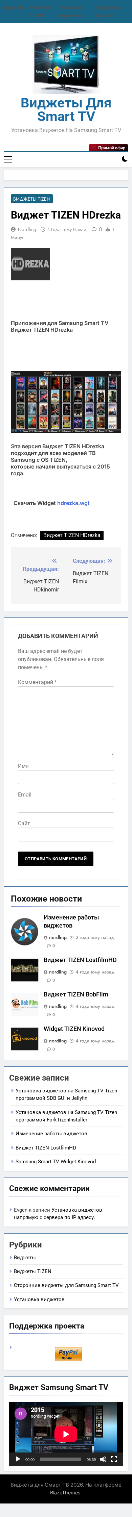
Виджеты (15, 7)
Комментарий (37, 682)
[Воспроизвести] (18, 1459)
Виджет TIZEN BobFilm (76, 994)
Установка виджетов (39, 1299)
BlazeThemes (65, 1492)
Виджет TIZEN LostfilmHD (80, 960)
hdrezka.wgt (73, 503)
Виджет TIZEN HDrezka (72, 535)
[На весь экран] (114, 1459)
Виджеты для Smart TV (66, 109)
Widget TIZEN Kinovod (74, 1029)
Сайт (24, 823)
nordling (27, 229)
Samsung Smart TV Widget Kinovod (56, 1162)
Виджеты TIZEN (31, 199)
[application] (66, 1434)
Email (24, 794)
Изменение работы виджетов (51, 1134)
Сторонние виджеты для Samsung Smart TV (66, 1285)
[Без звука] (103, 1459)
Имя (23, 766)
